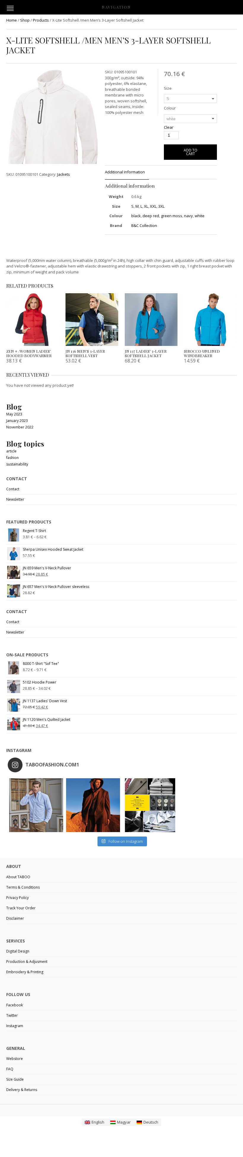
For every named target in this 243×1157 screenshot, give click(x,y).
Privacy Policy (17, 897)
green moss (171, 215)
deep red (151, 215)
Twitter (12, 1015)
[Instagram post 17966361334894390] (150, 805)
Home (11, 20)
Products (41, 20)
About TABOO (18, 876)
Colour (170, 108)
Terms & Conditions (23, 887)
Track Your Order (21, 908)
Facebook (14, 1005)
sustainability (17, 464)
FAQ (9, 1068)
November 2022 (19, 427)
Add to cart (190, 152)
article (11, 451)
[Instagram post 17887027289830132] (93, 805)
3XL (161, 206)
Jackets (63, 174)
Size (168, 88)
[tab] (127, 172)
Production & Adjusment (26, 961)
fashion (12, 457)
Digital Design (17, 951)
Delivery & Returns (21, 1089)
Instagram (14, 1025)
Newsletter (15, 499)
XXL (153, 206)
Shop (25, 20)
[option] (52, 129)
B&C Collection (144, 225)
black (136, 215)
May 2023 (14, 414)
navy (188, 215)
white (199, 215)
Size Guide (15, 1079)
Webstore (14, 1058)
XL (146, 206)
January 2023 (17, 420)
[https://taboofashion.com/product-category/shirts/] (36, 805)
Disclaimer (15, 918)
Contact (12, 489)
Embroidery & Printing (24, 971)
